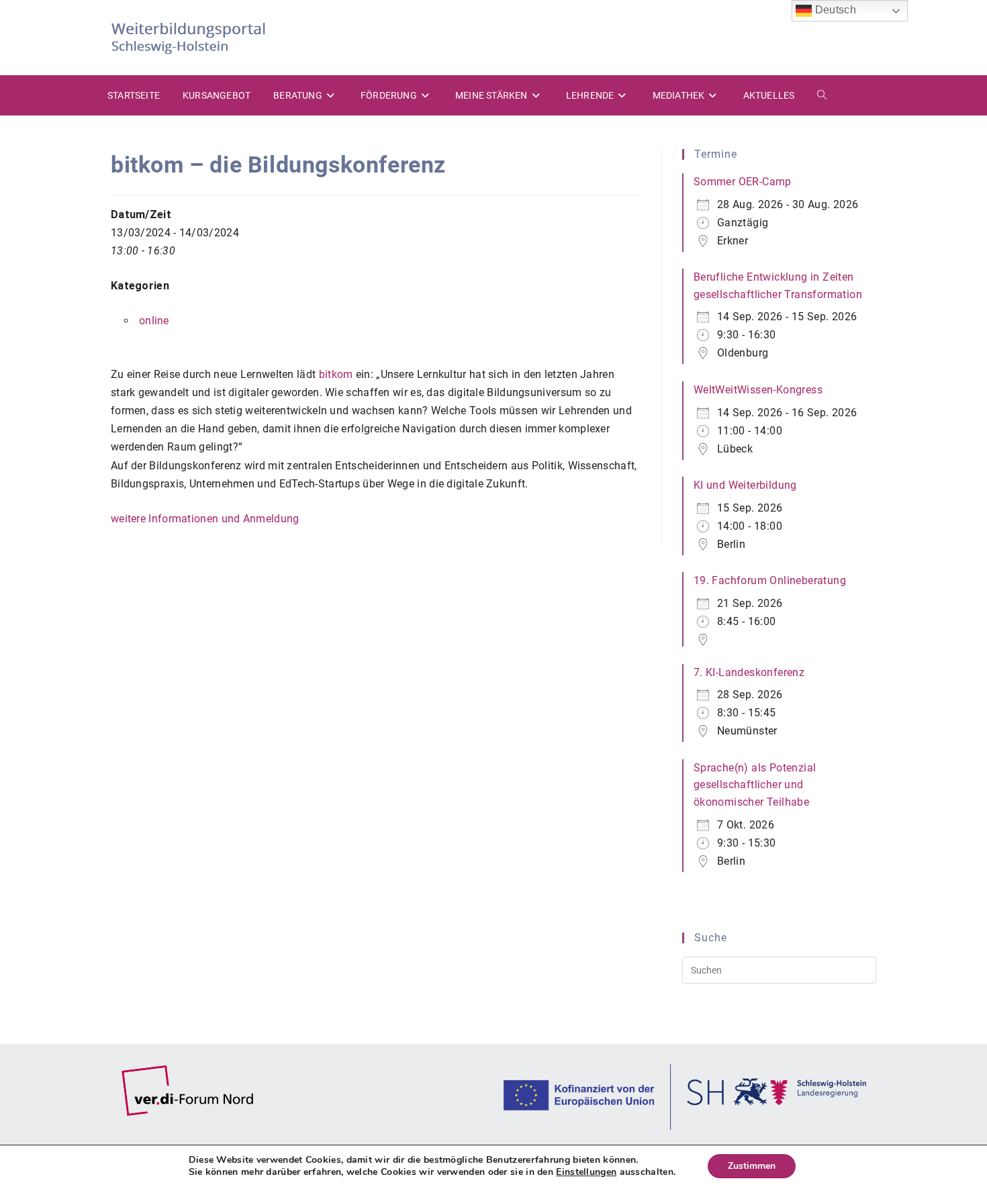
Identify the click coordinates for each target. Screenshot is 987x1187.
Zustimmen (751, 1165)
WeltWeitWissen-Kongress (758, 389)
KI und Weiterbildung (745, 485)
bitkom (336, 374)
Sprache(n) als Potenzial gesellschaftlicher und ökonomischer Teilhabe (755, 784)
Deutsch (833, 9)
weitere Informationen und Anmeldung (205, 518)
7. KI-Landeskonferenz (749, 672)
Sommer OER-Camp (743, 181)
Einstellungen (586, 1172)
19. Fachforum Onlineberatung (770, 580)
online (154, 320)
